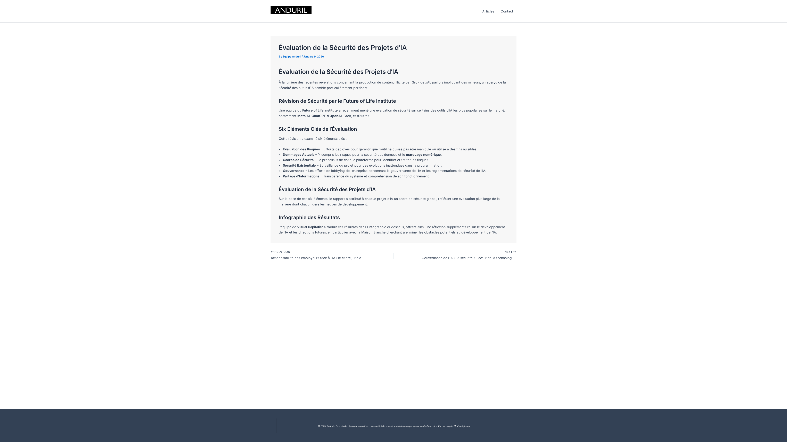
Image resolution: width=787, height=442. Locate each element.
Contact (507, 11)
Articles (488, 11)
